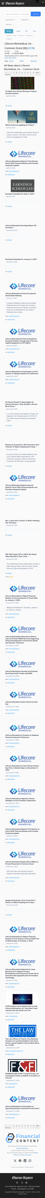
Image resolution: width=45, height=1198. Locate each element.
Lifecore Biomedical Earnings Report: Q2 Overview (20, 226)
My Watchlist (24, 20)
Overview (8, 35)
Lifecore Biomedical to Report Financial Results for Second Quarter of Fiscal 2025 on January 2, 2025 (21, 598)
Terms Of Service (25, 1155)
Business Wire (11, 1019)
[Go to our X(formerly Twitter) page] (21, 1183)
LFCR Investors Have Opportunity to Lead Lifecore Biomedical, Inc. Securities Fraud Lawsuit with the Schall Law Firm (21, 1008)
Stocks (18, 31)
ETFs (26, 31)
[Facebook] (20, 1161)
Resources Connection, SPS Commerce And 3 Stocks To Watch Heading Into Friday (22, 446)
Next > (37, 73)
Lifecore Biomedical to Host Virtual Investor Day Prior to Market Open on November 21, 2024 (22, 768)
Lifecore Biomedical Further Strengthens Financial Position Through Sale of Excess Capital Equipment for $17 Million (21, 341)
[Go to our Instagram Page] (26, 1183)
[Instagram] (30, 1161)
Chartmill (10, 142)
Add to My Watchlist (10, 58)
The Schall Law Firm (13, 1016)
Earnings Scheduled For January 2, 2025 (21, 259)
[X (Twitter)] (15, 1161)
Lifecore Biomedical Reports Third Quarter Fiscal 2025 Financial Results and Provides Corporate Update (21, 163)
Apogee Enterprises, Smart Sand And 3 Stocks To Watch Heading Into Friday (20, 901)
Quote (11, 61)
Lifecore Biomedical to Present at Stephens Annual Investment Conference (22, 736)
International (29, 35)
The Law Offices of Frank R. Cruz (16, 1051)
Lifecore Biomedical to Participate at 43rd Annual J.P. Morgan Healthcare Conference (21, 373)
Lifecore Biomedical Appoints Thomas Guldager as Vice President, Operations (20, 800)
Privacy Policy (22, 1194)
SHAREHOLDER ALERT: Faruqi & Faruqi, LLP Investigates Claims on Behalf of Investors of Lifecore (22, 1076)
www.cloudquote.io (22, 1148)
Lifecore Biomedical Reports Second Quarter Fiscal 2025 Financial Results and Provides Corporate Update (21, 487)
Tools (34, 31)
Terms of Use (36, 1192)
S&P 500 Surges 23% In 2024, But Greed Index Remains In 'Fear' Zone (20, 555)
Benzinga (10, 105)
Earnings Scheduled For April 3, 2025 (20, 194)
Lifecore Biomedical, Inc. (14, 171)
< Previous (7, 73)
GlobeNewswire (11, 174)
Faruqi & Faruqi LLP (13, 1083)
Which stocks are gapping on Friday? (20, 125)
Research (34, 61)
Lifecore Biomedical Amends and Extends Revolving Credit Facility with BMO (21, 672)
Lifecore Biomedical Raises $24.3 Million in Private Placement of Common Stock (21, 863)
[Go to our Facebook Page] (17, 1183)
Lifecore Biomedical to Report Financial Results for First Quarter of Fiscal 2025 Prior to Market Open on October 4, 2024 (22, 939)
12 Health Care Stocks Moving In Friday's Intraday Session (21, 92)
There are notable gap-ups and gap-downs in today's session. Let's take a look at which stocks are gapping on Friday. (23, 135)
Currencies (21, 35)
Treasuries (9, 39)
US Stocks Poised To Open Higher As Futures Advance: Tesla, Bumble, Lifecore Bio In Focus (21, 404)
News (14, 35)
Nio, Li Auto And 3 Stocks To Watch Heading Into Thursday (22, 522)
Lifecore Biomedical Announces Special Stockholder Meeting (20, 294)
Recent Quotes (10, 20)
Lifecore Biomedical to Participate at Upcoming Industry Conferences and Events (22, 1107)
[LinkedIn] (25, 1161)
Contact (28, 1192)
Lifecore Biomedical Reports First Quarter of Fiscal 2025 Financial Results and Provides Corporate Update (22, 831)
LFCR (31, 48)
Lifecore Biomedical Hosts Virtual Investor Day (21, 703)
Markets (9, 31)
